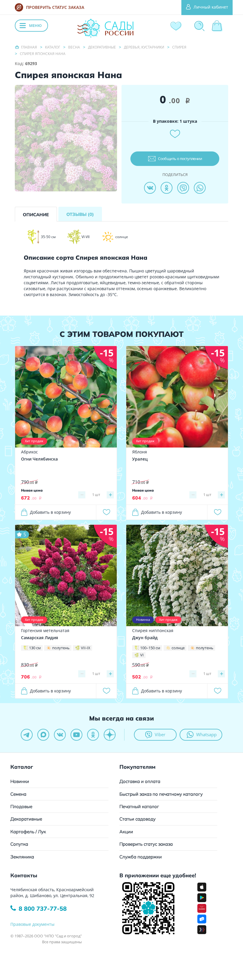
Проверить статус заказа (146, 844)
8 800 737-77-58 (43, 908)
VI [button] (142, 655)
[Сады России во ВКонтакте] (60, 735)
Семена (18, 794)
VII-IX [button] (85, 647)
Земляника (22, 857)
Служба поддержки (140, 857)
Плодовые (21, 806)
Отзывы (80, 214)
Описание (36, 214)
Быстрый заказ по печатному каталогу (161, 794)
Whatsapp (206, 734)
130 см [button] (35, 647)
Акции (126, 831)
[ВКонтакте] (150, 188)
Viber (160, 734)
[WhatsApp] (200, 188)
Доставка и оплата (139, 781)
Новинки (19, 781)
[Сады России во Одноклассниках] (93, 735)
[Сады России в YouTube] (76, 735)
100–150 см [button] (150, 647)
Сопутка (19, 844)
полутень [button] (61, 647)
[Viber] (183, 188)
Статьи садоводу (137, 819)
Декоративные (26, 819)
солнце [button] (178, 647)
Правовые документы (32, 924)
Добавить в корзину (50, 512)
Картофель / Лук (28, 831)
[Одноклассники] (166, 188)
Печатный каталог (139, 806)
